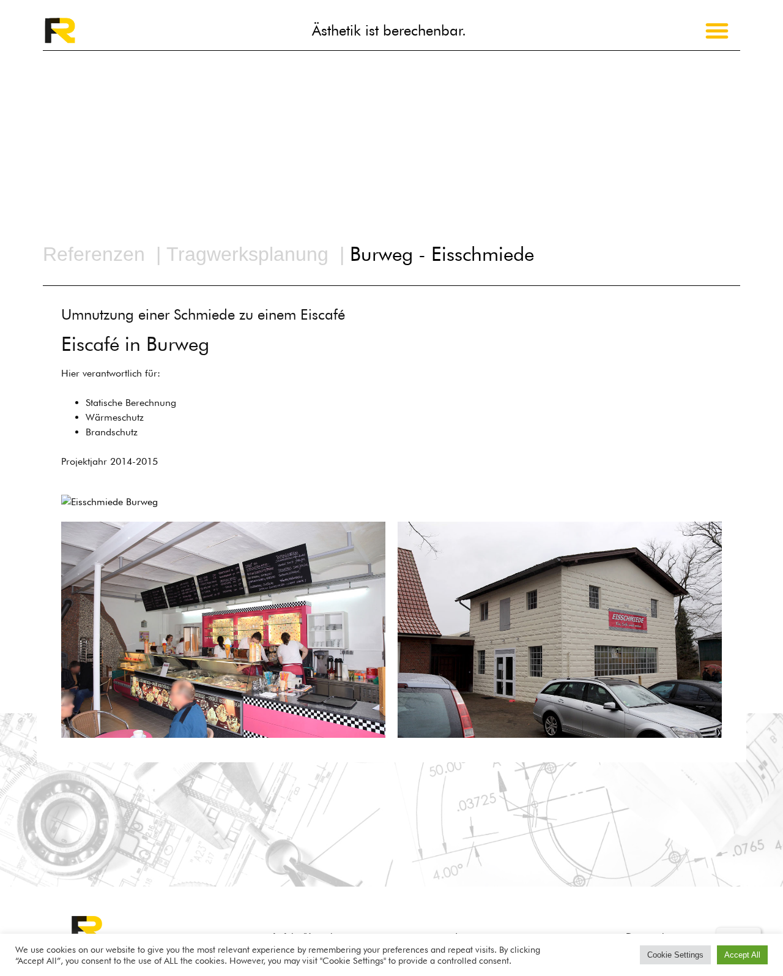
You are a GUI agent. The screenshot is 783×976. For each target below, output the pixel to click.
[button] (717, 30)
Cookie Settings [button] (675, 954)
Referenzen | (102, 254)
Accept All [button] (742, 954)
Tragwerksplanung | (258, 254)
